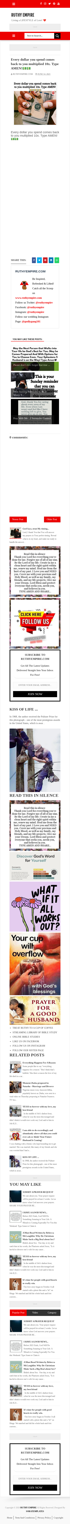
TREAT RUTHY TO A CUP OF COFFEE (33, 1028)
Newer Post (17, 519)
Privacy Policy (44, 1517)
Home (9, 1517)
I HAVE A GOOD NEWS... (35, 1212)
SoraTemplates (35, 1511)
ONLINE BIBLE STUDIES (26, 1037)
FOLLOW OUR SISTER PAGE (28, 1050)
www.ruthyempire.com (28, 297)
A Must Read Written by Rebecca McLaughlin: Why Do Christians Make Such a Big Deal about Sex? (39, 1236)
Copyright (58, 1517)
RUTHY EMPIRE (22, 15)
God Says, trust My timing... (36, 528)
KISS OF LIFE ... (24, 709)
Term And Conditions (25, 1517)
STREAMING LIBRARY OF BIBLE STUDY (35, 1032)
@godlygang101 (31, 321)
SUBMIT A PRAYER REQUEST (38, 1192)
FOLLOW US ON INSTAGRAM (29, 1046)
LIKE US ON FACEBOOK (26, 1041)
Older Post (52, 519)
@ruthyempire (44, 302)
